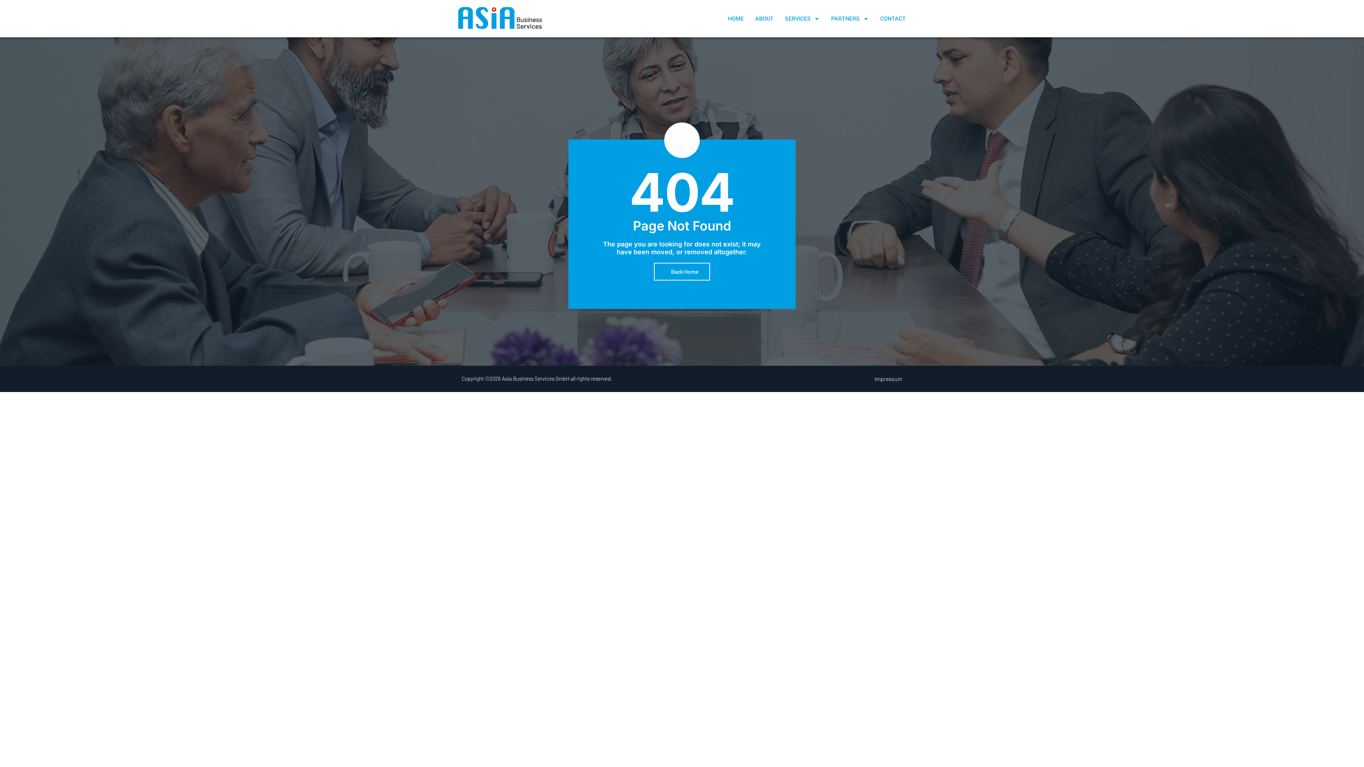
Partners (845, 19)
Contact (893, 19)
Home (736, 19)
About (764, 19)
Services (798, 19)
